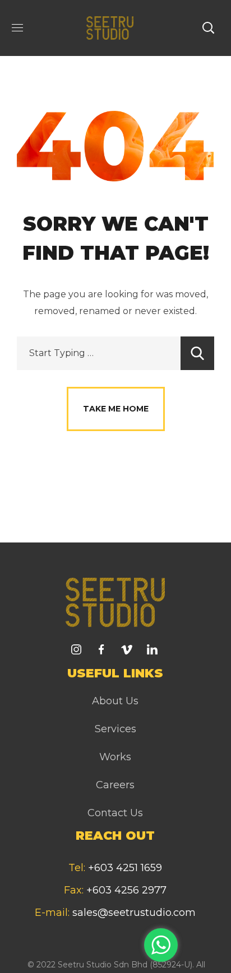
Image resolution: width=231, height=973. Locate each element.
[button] (208, 28)
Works (115, 757)
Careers (115, 785)
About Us (115, 701)
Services (115, 729)
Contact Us (115, 813)
